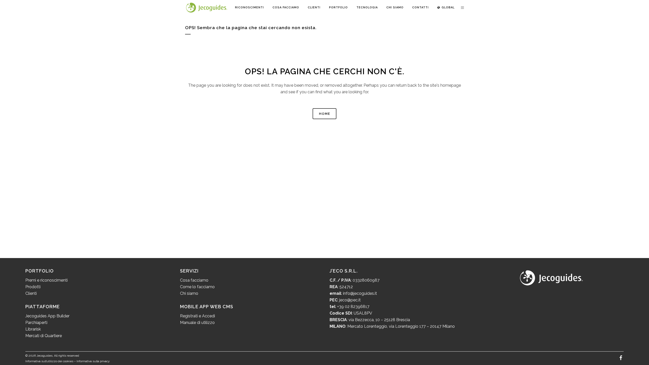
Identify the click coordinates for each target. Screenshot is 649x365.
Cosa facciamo (194, 280)
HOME (324, 114)
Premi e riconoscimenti (46, 280)
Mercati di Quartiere (43, 335)
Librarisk (33, 329)
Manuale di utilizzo (197, 322)
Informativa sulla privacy (93, 361)
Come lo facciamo (197, 286)
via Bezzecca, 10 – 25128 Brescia (379, 319)
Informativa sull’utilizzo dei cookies (49, 361)
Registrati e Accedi (197, 316)
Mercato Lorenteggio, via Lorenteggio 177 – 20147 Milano (400, 326)
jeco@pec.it (350, 300)
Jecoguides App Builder (47, 316)
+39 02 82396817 (353, 306)
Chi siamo (189, 293)
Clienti (31, 293)
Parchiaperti (36, 322)
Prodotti (33, 286)
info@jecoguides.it (360, 293)
